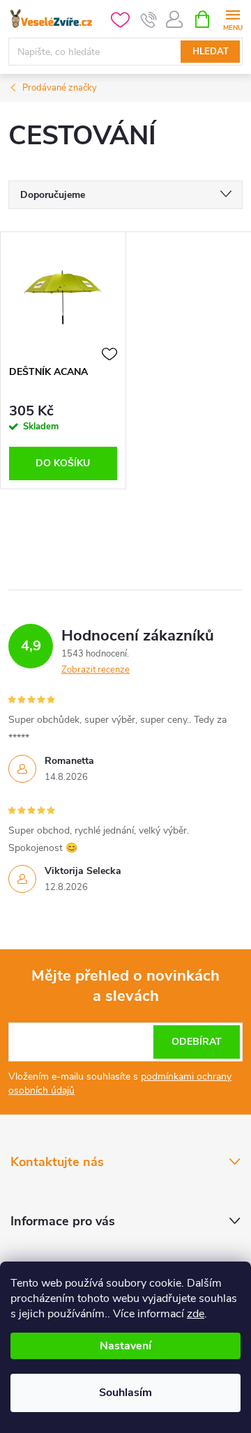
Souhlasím (125, 1392)
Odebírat (197, 1041)
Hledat (210, 51)
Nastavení (125, 1346)
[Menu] (232, 18)
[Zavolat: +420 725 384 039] (149, 19)
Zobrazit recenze (95, 670)
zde (195, 1313)
